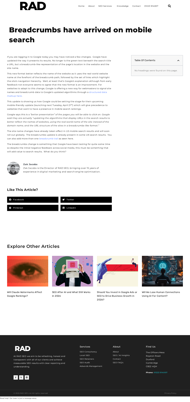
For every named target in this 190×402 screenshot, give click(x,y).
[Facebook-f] (16, 377)
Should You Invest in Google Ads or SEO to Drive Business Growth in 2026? (117, 296)
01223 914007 (151, 6)
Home (81, 6)
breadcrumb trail (49, 138)
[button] (169, 6)
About (91, 6)
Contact (136, 6)
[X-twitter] (21, 377)
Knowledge (123, 6)
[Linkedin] (27, 377)
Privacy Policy (170, 393)
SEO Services (105, 6)
